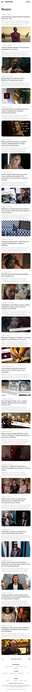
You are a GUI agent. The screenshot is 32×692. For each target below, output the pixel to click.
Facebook (7, 680)
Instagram (15, 680)
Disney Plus (5, 673)
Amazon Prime (12, 673)
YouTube (20, 680)
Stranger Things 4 (20, 673)
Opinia (16, 666)
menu (28, 1)
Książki (25, 666)
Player (16, 675)
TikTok (25, 680)
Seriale (20, 666)
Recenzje (11, 666)
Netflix (6, 666)
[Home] (8, 2)
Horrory (27, 673)
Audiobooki (16, 668)
